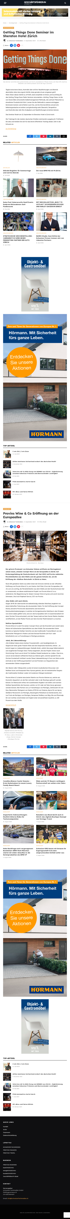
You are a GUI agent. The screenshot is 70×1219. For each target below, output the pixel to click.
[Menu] (5, 3)
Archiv (5, 1129)
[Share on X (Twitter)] (14, 45)
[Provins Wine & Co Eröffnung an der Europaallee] (35, 546)
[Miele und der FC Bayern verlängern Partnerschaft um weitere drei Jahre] (51, 766)
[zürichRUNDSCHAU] (35, 3)
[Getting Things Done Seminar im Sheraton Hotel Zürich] (35, 64)
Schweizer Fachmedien (16, 40)
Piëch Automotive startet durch (24, 481)
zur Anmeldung (11, 129)
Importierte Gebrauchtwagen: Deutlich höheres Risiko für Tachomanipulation (15, 817)
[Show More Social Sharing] (22, 45)
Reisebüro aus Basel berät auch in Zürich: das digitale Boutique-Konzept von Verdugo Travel (51, 817)
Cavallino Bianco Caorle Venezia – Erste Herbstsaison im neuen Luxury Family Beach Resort (17, 783)
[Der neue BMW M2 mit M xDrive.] (51, 156)
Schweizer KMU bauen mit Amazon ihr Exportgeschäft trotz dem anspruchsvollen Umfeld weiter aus (51, 851)
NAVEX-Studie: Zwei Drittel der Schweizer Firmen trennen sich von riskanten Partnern (50, 238)
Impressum (6, 1132)
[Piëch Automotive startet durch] (7, 484)
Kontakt (5, 1126)
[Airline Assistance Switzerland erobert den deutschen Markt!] (7, 464)
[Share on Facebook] (11, 45)
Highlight (7, 509)
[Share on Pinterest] (18, 45)
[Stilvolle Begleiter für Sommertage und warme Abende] (18, 156)
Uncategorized (8, 28)
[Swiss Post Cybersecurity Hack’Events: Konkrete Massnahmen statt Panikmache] (18, 188)
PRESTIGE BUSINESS (10, 1165)
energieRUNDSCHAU (9, 1170)
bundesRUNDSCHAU (9, 1173)
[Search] (65, 3)
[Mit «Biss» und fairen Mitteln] (7, 494)
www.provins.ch (11, 705)
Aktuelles (6, 167)
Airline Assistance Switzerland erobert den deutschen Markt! (34, 461)
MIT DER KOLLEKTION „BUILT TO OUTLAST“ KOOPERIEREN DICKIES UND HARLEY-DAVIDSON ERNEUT (50, 204)
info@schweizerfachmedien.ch (17, 1198)
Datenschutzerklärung (9, 1135)
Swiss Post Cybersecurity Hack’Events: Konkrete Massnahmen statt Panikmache (18, 204)
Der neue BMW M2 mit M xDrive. (48, 171)
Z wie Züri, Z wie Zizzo (21, 451)
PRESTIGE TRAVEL (9, 1153)
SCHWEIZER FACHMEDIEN (11, 1147)
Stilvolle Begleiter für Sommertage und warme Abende (17, 172)
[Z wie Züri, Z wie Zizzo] (7, 454)
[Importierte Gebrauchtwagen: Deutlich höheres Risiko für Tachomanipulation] (18, 800)
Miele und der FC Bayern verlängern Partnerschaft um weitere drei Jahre (50, 782)
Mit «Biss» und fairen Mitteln (23, 492)
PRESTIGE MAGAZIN (10, 1150)
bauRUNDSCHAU (8, 1168)
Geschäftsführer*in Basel (10, 1176)
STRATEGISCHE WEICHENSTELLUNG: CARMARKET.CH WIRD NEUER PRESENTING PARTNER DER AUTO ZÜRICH (17, 239)
